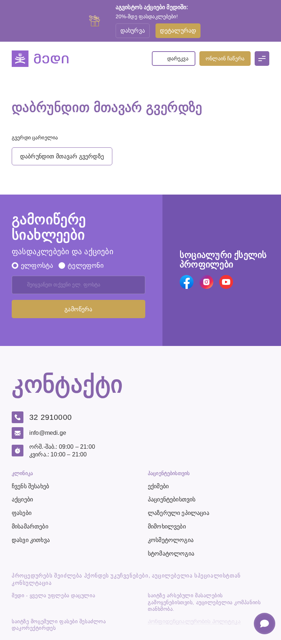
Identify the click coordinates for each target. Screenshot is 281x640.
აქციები (22, 499)
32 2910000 (50, 417)
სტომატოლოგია (171, 553)
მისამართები (30, 526)
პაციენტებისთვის (171, 499)
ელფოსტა (37, 265)
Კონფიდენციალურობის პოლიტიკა (194, 621)
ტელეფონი (85, 265)
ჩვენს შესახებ (30, 486)
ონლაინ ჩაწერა (225, 58)
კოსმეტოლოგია (171, 540)
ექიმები (158, 486)
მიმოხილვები (167, 526)
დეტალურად (178, 30)
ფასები (21, 513)
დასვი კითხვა (31, 540)
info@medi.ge (47, 433)
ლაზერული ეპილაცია (178, 513)
